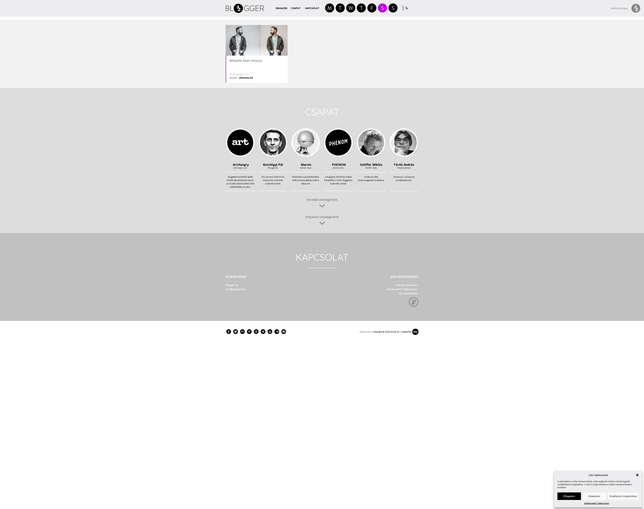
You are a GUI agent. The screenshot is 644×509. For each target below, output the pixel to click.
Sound (233, 77)
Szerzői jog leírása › (406, 285)
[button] (637, 475)
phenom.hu (246, 77)
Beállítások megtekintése (623, 496)
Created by (405, 331)
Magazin (281, 8)
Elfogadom (569, 496)
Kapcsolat (312, 8)
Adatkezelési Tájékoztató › (402, 289)
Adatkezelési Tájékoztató (596, 503)
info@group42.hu (236, 289)
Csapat (296, 8)
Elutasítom (594, 496)
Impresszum (365, 331)
